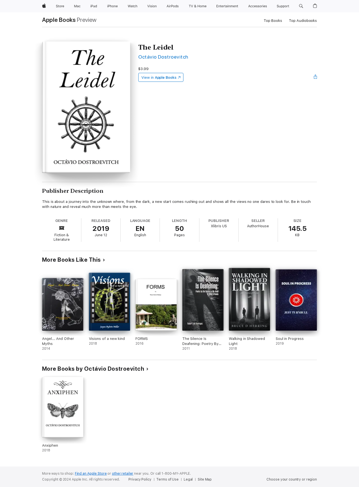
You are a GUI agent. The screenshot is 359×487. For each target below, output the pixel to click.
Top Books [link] (273, 20)
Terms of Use (167, 479)
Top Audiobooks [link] (303, 20)
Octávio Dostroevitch (163, 57)
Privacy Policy (139, 479)
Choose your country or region (291, 479)
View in (158, 77)
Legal (188, 479)
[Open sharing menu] (316, 77)
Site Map (205, 479)
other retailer (122, 474)
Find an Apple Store (91, 474)
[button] (301, 6)
